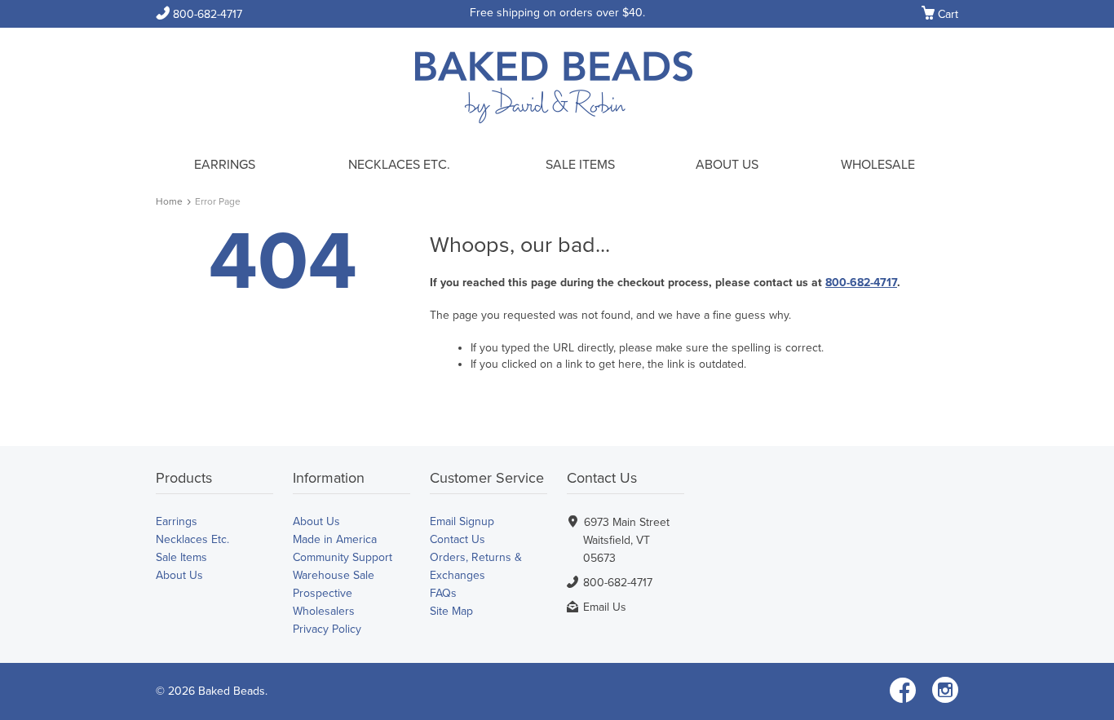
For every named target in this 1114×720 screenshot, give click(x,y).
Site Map (451, 611)
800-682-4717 (199, 14)
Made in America (335, 539)
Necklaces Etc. (399, 165)
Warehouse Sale (333, 575)
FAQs (443, 593)
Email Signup (462, 521)
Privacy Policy (327, 629)
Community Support (342, 557)
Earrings (224, 165)
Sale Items (580, 165)
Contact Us (457, 539)
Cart (940, 15)
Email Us (604, 607)
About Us (727, 165)
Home (169, 201)
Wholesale (878, 165)
